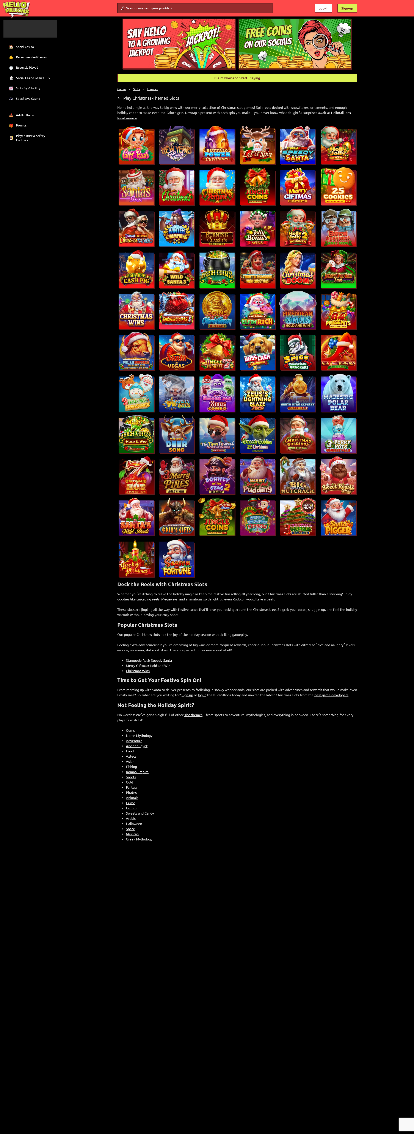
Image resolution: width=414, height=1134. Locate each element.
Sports (131, 777)
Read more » (127, 118)
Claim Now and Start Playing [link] (237, 78)
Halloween (134, 824)
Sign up (187, 695)
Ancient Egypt (136, 746)
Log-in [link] (323, 8)
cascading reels (148, 599)
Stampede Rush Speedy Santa (149, 660)
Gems (130, 730)
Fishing (131, 767)
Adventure (134, 741)
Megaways (169, 599)
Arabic (131, 818)
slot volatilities (157, 650)
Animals (132, 798)
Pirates (131, 792)
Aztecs (131, 756)
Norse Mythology (139, 736)
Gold (129, 782)
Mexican (132, 834)
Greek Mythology (139, 839)
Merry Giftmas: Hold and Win (148, 666)
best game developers (331, 695)
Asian (130, 761)
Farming (132, 808)
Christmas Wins (138, 671)
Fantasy (132, 787)
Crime (130, 803)
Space (130, 829)
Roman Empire (137, 772)
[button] (179, 44)
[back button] (119, 98)
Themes (152, 89)
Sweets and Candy (140, 813)
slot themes (193, 715)
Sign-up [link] (347, 8)
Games (121, 89)
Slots (136, 89)
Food (130, 751)
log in (202, 695)
